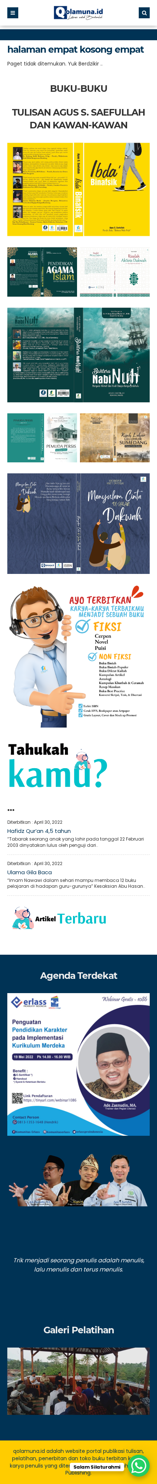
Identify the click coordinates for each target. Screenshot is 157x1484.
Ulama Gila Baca (29, 872)
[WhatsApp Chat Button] (139, 1466)
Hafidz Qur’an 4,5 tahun (39, 831)
